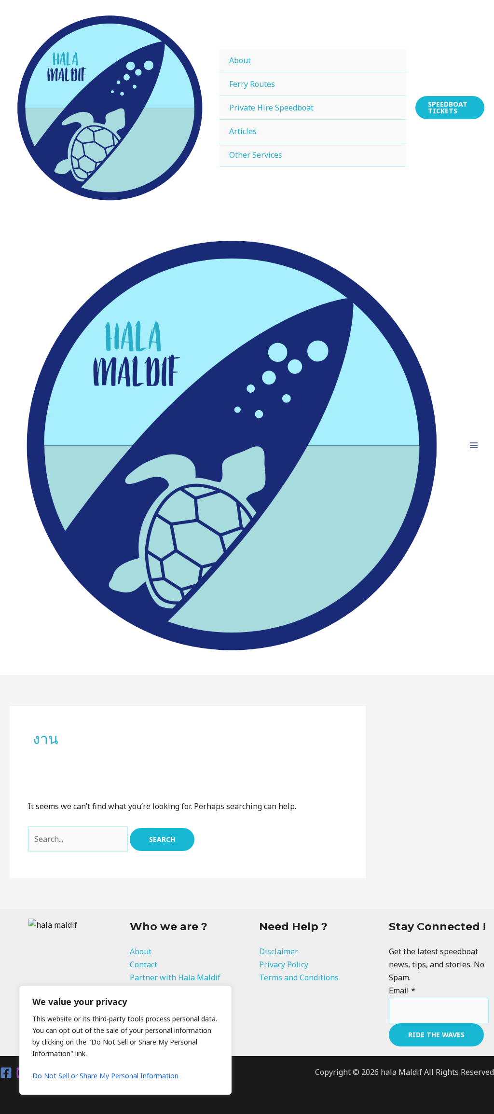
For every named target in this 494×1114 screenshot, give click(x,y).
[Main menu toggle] (473, 445)
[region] (125, 1040)
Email (402, 990)
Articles (243, 131)
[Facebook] (6, 1073)
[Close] (221, 994)
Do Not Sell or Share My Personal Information (105, 1075)
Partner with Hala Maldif (175, 977)
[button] (449, 107)
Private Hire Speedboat (271, 107)
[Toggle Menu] (386, 60)
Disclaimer (278, 951)
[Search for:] (79, 839)
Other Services (255, 155)
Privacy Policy (283, 964)
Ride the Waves (436, 1034)
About (240, 60)
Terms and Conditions (299, 977)
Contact (143, 964)
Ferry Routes (252, 84)
